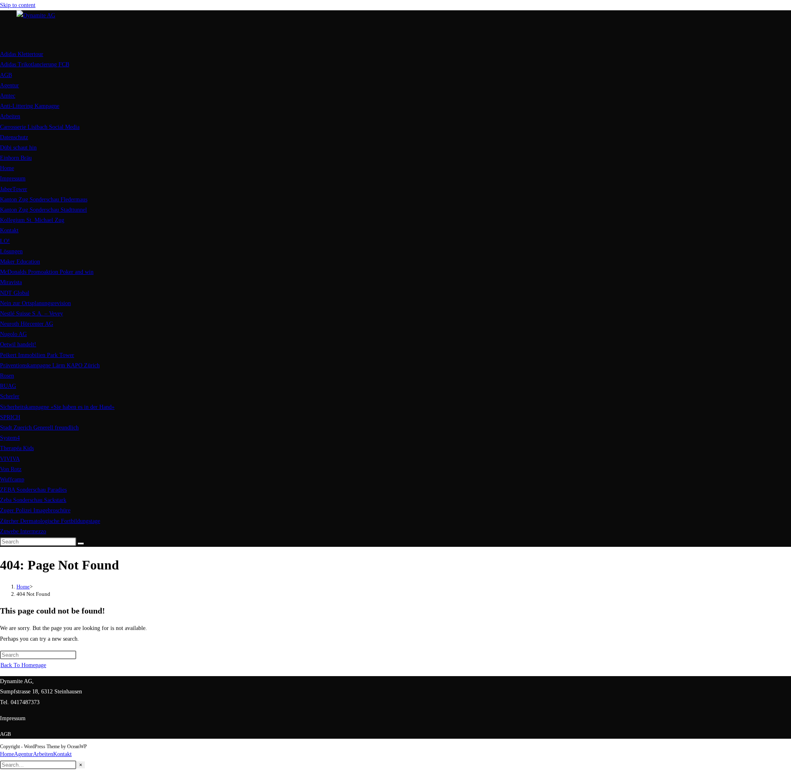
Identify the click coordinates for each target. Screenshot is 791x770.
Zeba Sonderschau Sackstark (33, 500)
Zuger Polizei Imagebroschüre (35, 510)
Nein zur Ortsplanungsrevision (35, 303)
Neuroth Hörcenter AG (26, 324)
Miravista (11, 282)
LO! (5, 241)
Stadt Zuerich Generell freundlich (39, 428)
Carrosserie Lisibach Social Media (40, 127)
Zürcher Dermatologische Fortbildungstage (50, 521)
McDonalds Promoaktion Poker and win (47, 272)
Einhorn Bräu (16, 158)
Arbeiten (10, 116)
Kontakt (9, 230)
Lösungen (11, 251)
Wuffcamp (12, 479)
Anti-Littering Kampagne (29, 106)
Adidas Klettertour (21, 54)
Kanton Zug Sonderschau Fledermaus (43, 199)
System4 (10, 438)
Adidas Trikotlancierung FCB (34, 64)
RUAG (8, 386)
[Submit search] (81, 543)
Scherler (9, 396)
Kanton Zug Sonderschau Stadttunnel (43, 210)
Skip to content (17, 5)
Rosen (7, 376)
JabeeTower (13, 189)
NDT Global (14, 293)
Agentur (9, 85)
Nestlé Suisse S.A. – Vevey (31, 313)
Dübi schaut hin (18, 148)
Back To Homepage (23, 665)
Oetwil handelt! (18, 344)
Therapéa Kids (17, 448)
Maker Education (20, 262)
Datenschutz (14, 137)
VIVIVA (10, 459)
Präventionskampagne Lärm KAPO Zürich (50, 365)
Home (7, 168)
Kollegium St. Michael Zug (32, 220)
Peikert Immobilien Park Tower (37, 355)
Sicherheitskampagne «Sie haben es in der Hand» (57, 407)
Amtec (7, 96)
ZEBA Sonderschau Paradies (33, 490)
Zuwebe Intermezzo (23, 531)
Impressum (13, 178)
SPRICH (10, 417)
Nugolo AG (13, 334)
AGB (6, 75)
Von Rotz (10, 469)
